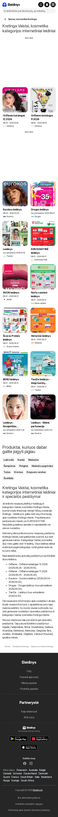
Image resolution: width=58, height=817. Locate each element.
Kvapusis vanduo (36, 472)
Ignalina (6, 637)
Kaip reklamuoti (29, 711)
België (42, 770)
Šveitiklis (8, 478)
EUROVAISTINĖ (36, 521)
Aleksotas (30, 630)
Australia (33, 770)
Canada (7, 773)
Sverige (15, 780)
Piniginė (23, 465)
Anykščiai (7, 630)
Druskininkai (37, 627)
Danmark (43, 773)
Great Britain (26, 776)
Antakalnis (17, 633)
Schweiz (17, 773)
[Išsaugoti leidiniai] (40, 4)
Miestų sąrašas (29, 682)
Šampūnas (9, 465)
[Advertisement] (29, 60)
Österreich (21, 770)
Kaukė (20, 459)
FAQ (29, 671)
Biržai (27, 627)
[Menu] (53, 4)
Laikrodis (9, 459)
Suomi (6, 776)
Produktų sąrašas (29, 688)
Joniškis (6, 633)
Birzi (49, 630)
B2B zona (29, 717)
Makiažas (33, 459)
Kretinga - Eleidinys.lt (13, 514)
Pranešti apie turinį (29, 677)
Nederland (46, 776)
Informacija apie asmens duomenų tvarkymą (29, 810)
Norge (6, 780)
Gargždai (41, 630)
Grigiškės (28, 633)
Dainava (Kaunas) (43, 633)
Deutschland (30, 773)
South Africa (27, 780)
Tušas (7, 472)
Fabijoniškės (16, 627)
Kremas (18, 472)
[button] (46, 4)
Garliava (49, 627)
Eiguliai (5, 627)
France (15, 776)
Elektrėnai (18, 630)
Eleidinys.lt (37, 790)
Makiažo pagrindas (42, 465)
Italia (37, 776)
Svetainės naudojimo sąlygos (29, 804)
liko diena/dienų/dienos (29, 797)
